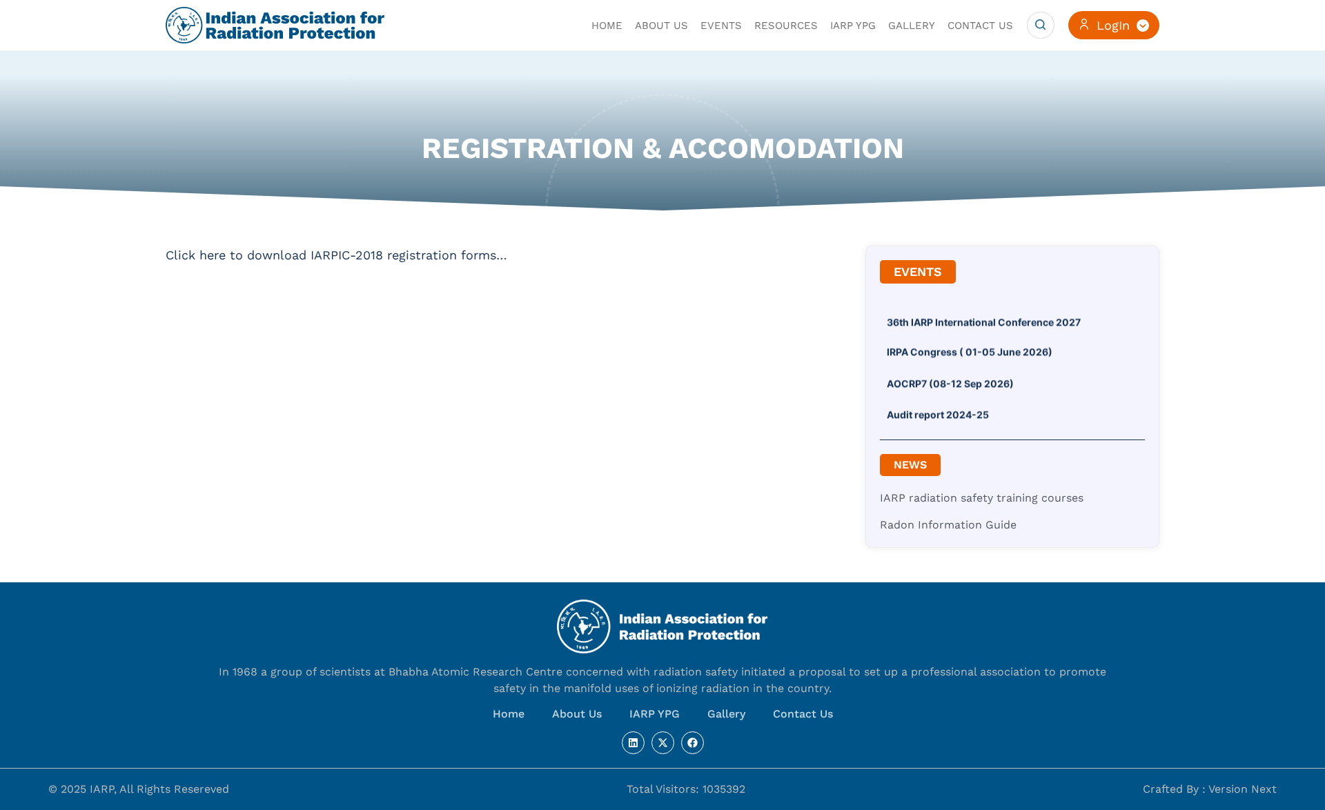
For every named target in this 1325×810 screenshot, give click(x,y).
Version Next (1242, 789)
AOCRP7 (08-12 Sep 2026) (950, 378)
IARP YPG (853, 25)
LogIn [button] (1113, 25)
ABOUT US (661, 25)
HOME (606, 25)
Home (508, 713)
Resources (786, 25)
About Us (577, 713)
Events (721, 25)
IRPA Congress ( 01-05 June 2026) (969, 346)
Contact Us (803, 713)
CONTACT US (980, 25)
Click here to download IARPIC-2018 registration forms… (336, 255)
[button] (1040, 25)
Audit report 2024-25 (938, 409)
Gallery (911, 25)
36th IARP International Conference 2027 (984, 316)
